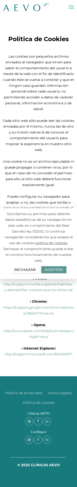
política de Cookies (51, 243)
